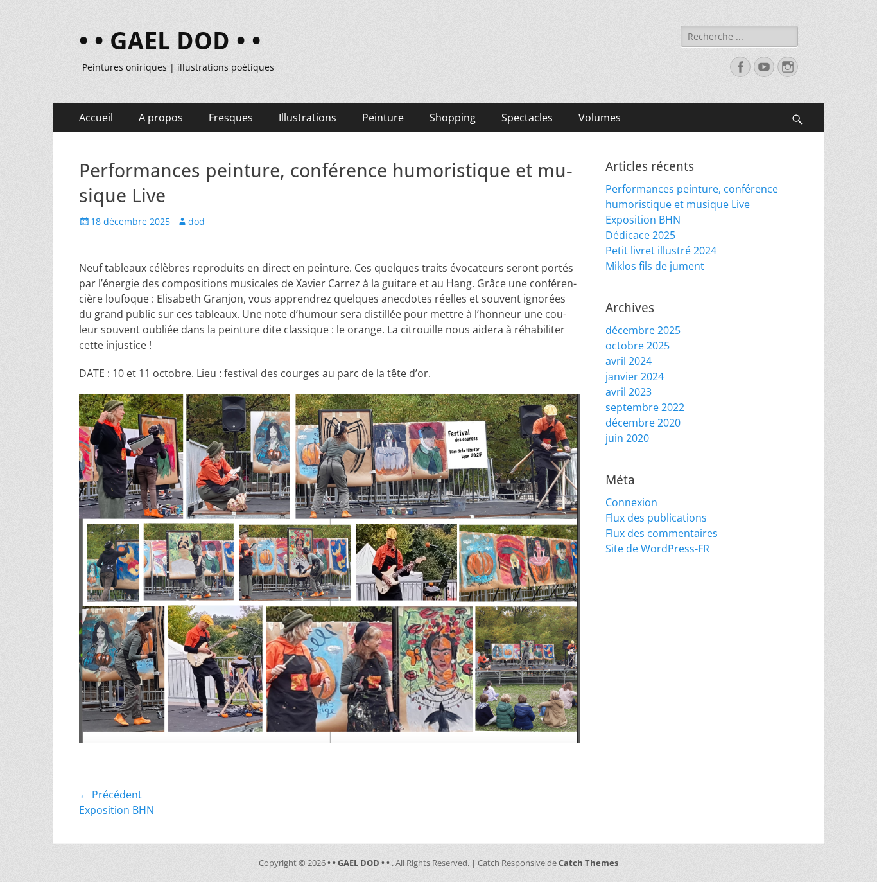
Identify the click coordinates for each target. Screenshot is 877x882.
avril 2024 (628, 361)
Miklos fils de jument (654, 266)
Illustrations (307, 117)
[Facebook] (740, 67)
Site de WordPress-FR (657, 549)
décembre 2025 (643, 330)
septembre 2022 (644, 407)
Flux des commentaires (661, 533)
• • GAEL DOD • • (170, 41)
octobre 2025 (637, 346)
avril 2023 (628, 392)
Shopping (453, 117)
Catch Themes (588, 863)
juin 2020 (627, 438)
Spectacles (527, 117)
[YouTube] (764, 67)
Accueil (96, 117)
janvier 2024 (634, 376)
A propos (161, 117)
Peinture (383, 117)
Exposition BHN (643, 220)
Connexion (631, 502)
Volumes (599, 117)
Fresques (231, 117)
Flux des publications (656, 518)
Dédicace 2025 (640, 235)
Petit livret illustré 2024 (660, 250)
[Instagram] (787, 67)
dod (196, 221)
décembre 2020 (643, 423)
